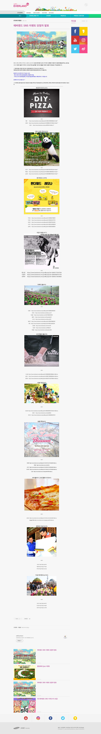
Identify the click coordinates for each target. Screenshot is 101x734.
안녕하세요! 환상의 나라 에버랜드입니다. (25, 637)
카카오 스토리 (25, 63)
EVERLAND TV (34, 16)
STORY (48, 16)
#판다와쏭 (51, 13)
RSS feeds (81, 727)
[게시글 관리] (21, 619)
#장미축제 (44, 13)
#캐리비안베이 (36, 13)
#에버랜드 (28, 13)
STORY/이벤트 (18, 20)
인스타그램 (32, 63)
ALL (20, 16)
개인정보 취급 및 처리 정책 (72, 727)
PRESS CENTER (79, 16)
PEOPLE (63, 16)
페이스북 (16, 63)
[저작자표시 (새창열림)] (29, 618)
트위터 (20, 63)
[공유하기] (19, 619)
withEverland (19, 636)
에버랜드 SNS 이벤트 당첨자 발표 (31, 25)
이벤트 (19, 627)
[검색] (86, 4)
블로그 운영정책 (61, 727)
